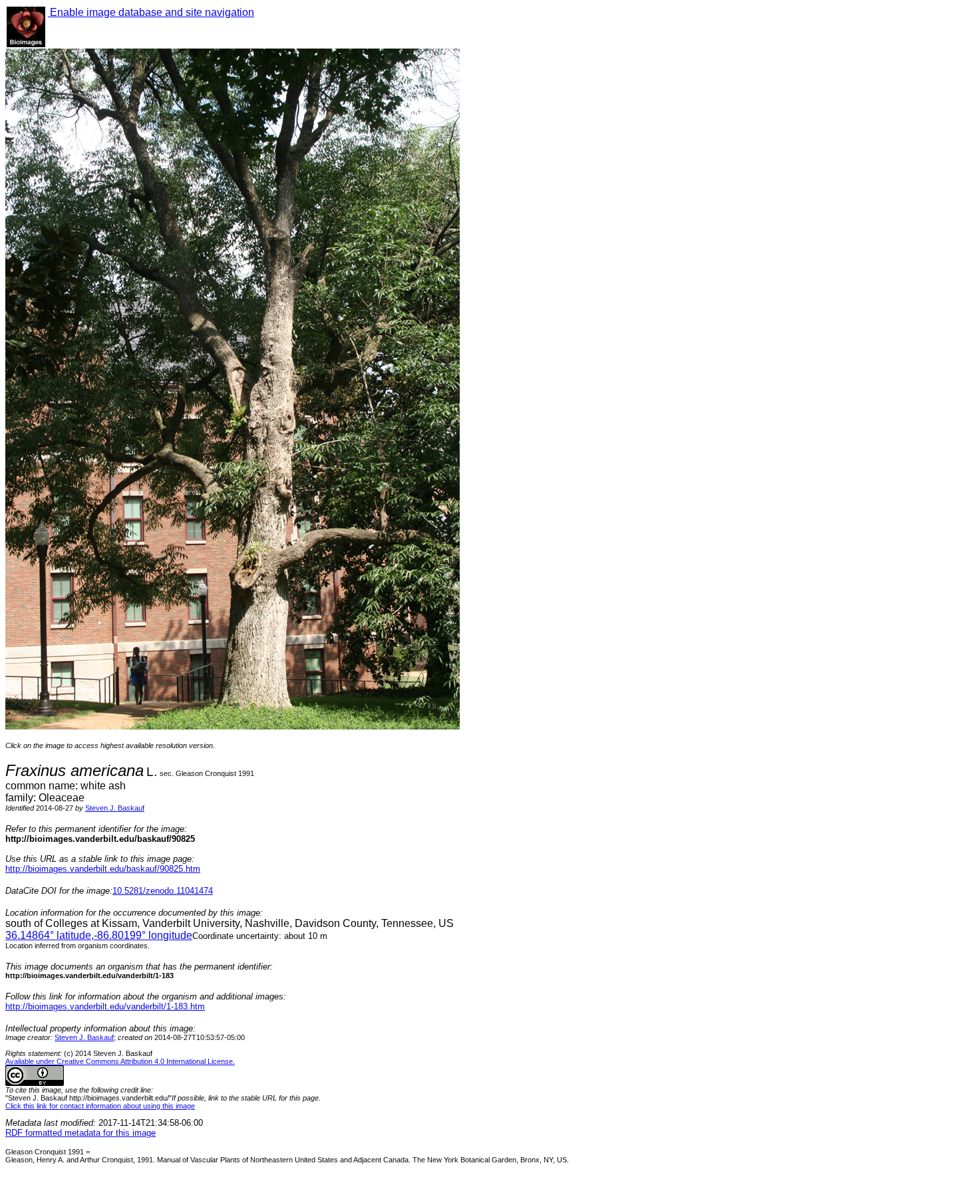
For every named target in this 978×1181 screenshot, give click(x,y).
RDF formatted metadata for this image (80, 1133)
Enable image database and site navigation (151, 12)
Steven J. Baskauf (114, 808)
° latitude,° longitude (98, 935)
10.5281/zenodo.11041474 (162, 891)
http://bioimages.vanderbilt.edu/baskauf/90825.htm (102, 869)
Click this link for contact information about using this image (100, 1106)
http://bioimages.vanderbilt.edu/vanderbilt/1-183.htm (105, 1006)
